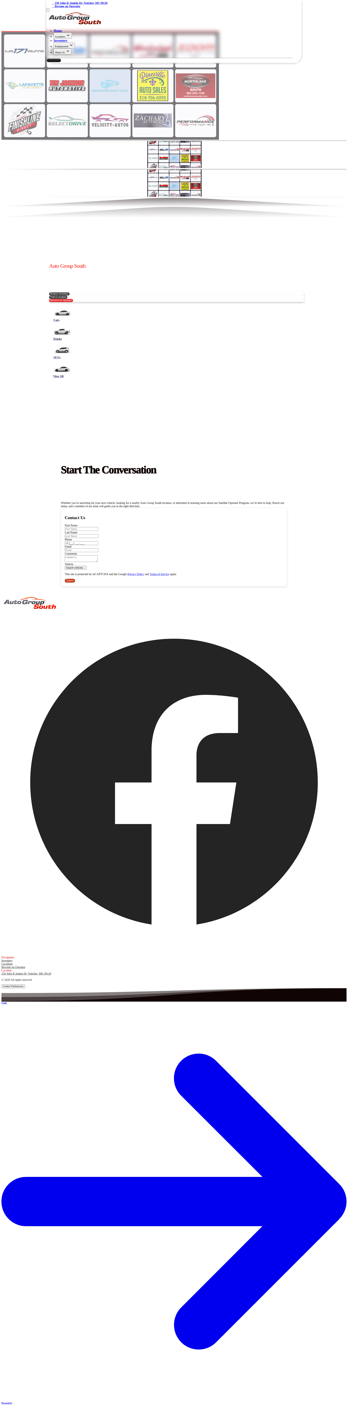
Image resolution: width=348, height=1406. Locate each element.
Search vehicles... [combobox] (75, 567)
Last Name (71, 532)
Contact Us (54, 60)
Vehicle (69, 564)
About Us (60, 52)
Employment (61, 46)
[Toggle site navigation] (47, 10)
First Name (71, 525)
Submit (70, 580)
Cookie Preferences (13, 986)
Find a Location (58, 297)
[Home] (74, 23)
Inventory (60, 40)
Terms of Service (159, 574)
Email (68, 546)
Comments (71, 553)
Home (58, 30)
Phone (68, 539)
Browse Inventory (59, 294)
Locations (60, 36)
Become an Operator (61, 300)
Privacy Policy (135, 574)
